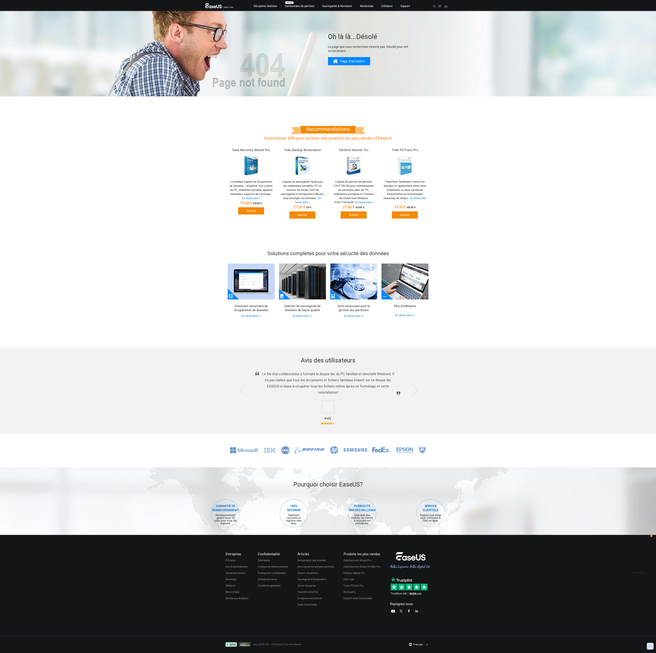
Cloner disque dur (306, 585)
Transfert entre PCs (307, 592)
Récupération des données (311, 560)
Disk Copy (349, 579)
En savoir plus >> (251, 316)
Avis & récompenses (237, 566)
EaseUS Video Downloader (358, 598)
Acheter (251, 210)
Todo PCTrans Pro (354, 585)
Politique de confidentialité (271, 573)
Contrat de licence (267, 579)
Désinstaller (264, 560)
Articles (303, 554)
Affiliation (231, 585)
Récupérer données (265, 6)
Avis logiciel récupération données (315, 566)
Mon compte (232, 592)
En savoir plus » (251, 198)
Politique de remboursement (273, 566)
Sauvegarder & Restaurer (337, 6)
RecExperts (350, 592)
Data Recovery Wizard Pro (358, 560)
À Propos (231, 560)
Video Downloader (307, 604)
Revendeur (231, 579)
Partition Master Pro (354, 573)
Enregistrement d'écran (309, 598)
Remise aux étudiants (237, 598)
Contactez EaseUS (235, 573)
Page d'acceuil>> (352, 61)
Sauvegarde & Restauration (312, 579)
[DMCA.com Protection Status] (245, 644)
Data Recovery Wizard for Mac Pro (362, 566)
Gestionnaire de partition (299, 6)
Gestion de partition (307, 573)
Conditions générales (269, 585)
